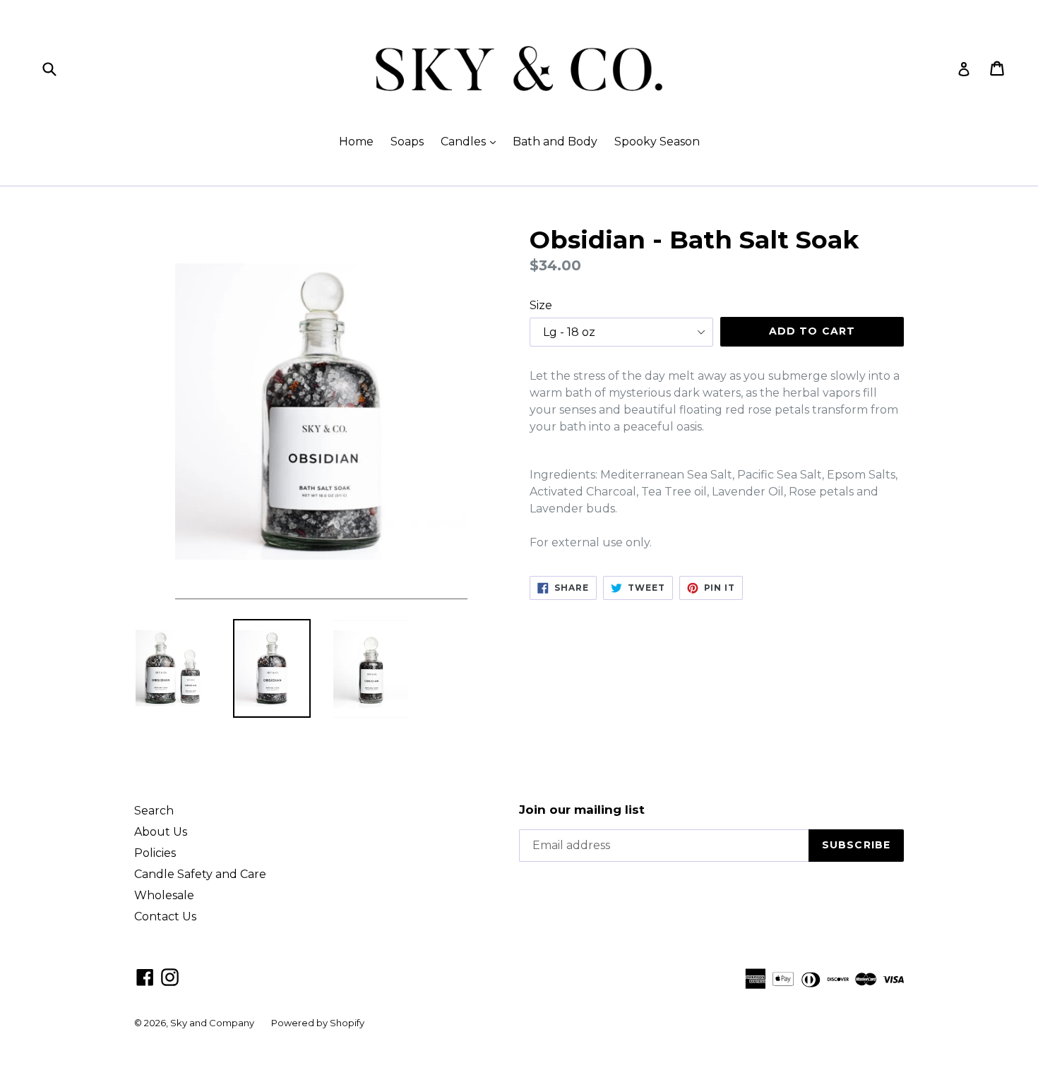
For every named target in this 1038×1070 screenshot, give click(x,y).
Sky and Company (212, 1022)
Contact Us (165, 916)
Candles (472, 141)
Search (154, 810)
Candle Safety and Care (200, 874)
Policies (155, 853)
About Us (160, 831)
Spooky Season (657, 141)
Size (541, 305)
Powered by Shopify (317, 1022)
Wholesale (164, 895)
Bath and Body (555, 141)
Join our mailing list (582, 809)
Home (356, 141)
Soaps (407, 141)
